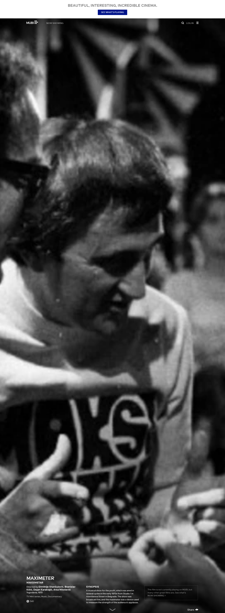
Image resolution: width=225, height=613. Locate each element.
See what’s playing (112, 12)
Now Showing (55, 23)
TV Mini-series (33, 596)
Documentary (55, 596)
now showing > (157, 595)
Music (44, 596)
